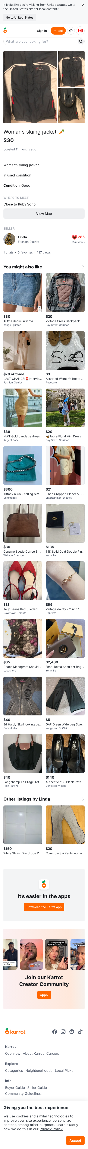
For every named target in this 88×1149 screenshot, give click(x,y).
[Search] (81, 41)
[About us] (71, 31)
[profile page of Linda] (9, 239)
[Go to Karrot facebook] (54, 1031)
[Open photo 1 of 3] (30, 87)
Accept (75, 1140)
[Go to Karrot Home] (15, 1031)
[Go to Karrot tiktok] (80, 1031)
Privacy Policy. (51, 1129)
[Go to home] (5, 31)
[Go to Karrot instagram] (63, 1031)
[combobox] (40, 41)
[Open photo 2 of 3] (71, 69)
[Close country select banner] (83, 5)
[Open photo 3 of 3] (71, 105)
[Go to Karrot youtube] (71, 1031)
